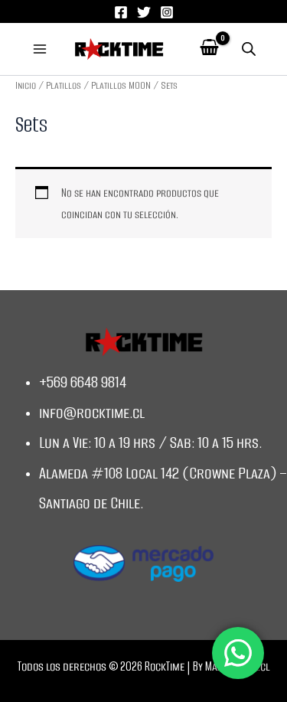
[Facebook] (121, 12)
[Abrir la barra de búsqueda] (248, 49)
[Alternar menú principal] (40, 49)
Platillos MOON (121, 85)
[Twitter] (144, 12)
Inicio (25, 85)
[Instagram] (167, 12)
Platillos (63, 85)
